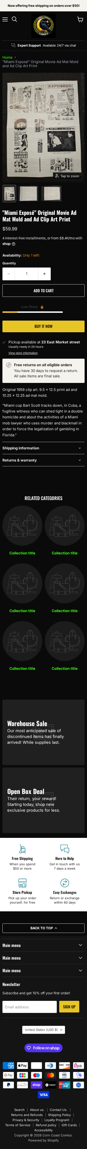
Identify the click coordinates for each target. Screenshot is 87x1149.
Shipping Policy (59, 1115)
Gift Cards (69, 1125)
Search (19, 1110)
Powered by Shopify (43, 1140)
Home (7, 57)
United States (41, 1030)
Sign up (69, 1007)
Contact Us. (58, 1110)
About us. (37, 1110)
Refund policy (46, 1125)
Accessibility (43, 1130)
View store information (23, 353)
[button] (9, 193)
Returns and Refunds (27, 1115)
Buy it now (43, 326)
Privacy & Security (26, 1120)
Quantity (9, 263)
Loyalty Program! (56, 1120)
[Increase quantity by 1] (44, 273)
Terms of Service (17, 1125)
